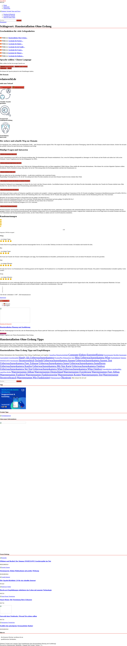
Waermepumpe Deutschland (48, 371)
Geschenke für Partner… (15, 41)
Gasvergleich (4, 358)
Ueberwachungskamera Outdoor (88, 366)
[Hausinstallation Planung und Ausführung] (63, 315)
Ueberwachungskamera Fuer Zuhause (19, 363)
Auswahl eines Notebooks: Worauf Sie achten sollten (18, 616)
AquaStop (52, 355)
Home (5, 5)
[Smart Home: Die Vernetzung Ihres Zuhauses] (7, 596)
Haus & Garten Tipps (9, 17)
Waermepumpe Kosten (69, 374)
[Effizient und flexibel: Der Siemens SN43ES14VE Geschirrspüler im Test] (3, 558)
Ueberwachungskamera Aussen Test (94, 360)
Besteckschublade (62, 355)
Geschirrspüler (13, 358)
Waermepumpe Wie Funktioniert (33, 377)
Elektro (82, 354)
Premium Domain (6, 87)
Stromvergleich (26, 360)
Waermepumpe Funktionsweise (41, 374)
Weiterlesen (3, 333)
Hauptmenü (3, 22)
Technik (39, 360)
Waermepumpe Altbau (22, 371)
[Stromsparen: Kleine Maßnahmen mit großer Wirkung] (5, 567)
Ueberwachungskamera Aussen (59, 360)
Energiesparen (108, 355)
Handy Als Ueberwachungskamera (36, 357)
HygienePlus (58, 358)
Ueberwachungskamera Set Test (16, 369)
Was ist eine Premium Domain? (9, 206)
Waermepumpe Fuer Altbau (106, 371)
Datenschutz (6, 8)
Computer (73, 354)
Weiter (9, 68)
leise (73, 358)
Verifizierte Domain (18, 87)
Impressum (6, 7)
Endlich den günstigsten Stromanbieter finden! (16, 626)
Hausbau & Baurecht (9, 14)
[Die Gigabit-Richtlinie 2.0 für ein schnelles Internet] (5, 577)
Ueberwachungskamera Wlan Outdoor (82, 369)
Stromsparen (14, 361)
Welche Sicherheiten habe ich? (8, 154)
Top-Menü (3, 0)
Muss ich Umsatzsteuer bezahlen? (9, 189)
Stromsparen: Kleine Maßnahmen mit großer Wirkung (19, 571)
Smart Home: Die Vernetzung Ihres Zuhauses (16, 600)
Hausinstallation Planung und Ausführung (15, 327)
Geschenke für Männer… (15, 53)
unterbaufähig (116, 369)
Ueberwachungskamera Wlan (48, 369)
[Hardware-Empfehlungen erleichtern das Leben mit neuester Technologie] (5, 586)
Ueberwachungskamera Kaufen (16, 366)
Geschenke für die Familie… (16, 47)
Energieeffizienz (95, 354)
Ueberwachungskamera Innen (54, 363)
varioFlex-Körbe (5, 372)
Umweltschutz (107, 369)
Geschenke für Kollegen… (16, 56)
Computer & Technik (9, 16)
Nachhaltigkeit (115, 358)
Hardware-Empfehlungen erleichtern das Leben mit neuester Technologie (26, 590)
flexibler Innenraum (119, 355)
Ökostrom (66, 377)
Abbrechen (3, 68)
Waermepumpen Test (92, 374)
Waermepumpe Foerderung (77, 371)
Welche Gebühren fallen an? (8, 172)
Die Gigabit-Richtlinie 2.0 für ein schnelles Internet (18, 580)
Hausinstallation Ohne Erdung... (17, 38)
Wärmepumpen (55, 378)
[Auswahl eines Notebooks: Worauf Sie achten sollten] (6, 613)
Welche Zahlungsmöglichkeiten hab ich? (11, 163)
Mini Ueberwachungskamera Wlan (92, 357)
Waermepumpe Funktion (12, 374)
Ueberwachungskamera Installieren (87, 363)
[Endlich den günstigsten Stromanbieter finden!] (7, 622)
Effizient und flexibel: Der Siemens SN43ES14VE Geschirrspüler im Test (25, 561)
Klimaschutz (67, 358)
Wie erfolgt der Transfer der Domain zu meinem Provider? (15, 180)
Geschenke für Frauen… (15, 50)
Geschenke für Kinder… (15, 44)
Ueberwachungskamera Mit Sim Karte (51, 366)
